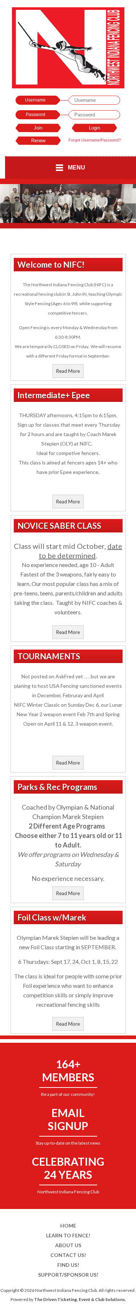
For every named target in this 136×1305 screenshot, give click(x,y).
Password (35, 114)
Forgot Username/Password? (95, 140)
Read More (68, 371)
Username (35, 100)
